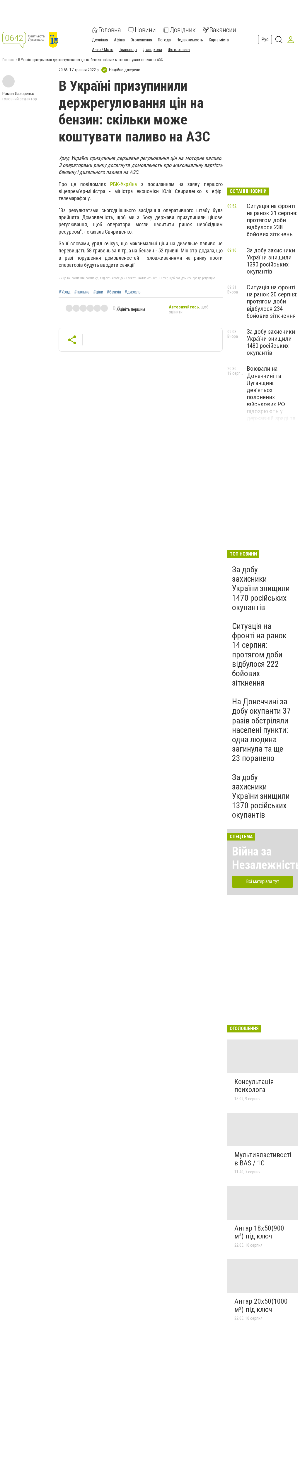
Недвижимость (190, 40)
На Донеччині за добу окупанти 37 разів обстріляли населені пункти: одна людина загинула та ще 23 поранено (261, 730)
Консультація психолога (254, 1086)
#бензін (114, 292)
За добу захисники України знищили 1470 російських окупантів (261, 588)
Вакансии (222, 30)
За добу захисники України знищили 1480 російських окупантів (271, 342)
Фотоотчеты (179, 49)
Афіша (119, 40)
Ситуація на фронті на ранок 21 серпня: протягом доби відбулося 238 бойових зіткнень (272, 220)
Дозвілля (100, 40)
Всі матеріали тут (262, 881)
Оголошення (141, 40)
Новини (145, 30)
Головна (109, 30)
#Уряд (65, 292)
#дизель (133, 292)
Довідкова (152, 49)
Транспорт (128, 49)
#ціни (98, 292)
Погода (164, 40)
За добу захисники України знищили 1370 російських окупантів (261, 796)
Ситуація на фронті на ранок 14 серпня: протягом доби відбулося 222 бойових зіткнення (259, 654)
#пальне (82, 292)
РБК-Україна (123, 184)
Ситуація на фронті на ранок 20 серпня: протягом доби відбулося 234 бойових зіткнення (272, 301)
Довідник (183, 30)
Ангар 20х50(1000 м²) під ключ (261, 1305)
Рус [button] (265, 39)
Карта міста (219, 40)
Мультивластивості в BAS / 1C (263, 1159)
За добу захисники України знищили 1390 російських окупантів (271, 261)
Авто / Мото (102, 49)
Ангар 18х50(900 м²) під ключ (259, 1232)
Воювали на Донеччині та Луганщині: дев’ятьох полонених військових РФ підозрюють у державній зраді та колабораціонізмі (271, 397)
